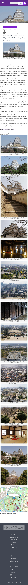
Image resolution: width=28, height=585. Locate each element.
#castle (2, 129)
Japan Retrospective (12, 27)
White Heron (3, 82)
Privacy (15, 558)
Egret (19, 80)
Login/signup (15, 537)
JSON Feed (14, 539)
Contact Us (15, 561)
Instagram (15, 575)
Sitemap (14, 544)
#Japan (12, 129)
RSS (15, 542)
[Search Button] (24, 3)
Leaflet (15, 511)
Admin (15, 547)
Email (14, 569)
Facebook (15, 572)
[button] (14, 498)
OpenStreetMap (20, 511)
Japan (4, 27)
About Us (14, 556)
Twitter (15, 577)
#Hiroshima (7, 129)
